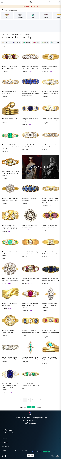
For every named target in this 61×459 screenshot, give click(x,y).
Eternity (46, 17)
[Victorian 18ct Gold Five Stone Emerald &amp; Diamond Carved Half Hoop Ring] (10, 135)
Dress (33, 17)
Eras (7, 34)
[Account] (49, 2)
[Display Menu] (1, 2)
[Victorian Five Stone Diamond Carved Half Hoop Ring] (10, 81)
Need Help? (5, 442)
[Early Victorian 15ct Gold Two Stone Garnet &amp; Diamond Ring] (50, 215)
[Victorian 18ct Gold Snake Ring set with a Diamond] (10, 293)
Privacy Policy (18, 450)
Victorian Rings (25, 34)
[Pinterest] (5, 456)
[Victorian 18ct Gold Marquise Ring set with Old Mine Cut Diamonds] (50, 293)
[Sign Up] (52, 2)
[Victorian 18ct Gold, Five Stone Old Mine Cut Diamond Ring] (10, 347)
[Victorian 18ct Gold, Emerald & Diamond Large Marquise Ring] (30, 347)
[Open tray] (56, 2)
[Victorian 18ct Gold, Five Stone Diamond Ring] (50, 135)
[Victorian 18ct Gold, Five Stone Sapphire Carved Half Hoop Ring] (50, 268)
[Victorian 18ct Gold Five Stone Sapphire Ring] (30, 188)
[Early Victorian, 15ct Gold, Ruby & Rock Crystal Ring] (30, 268)
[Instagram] (2, 456)
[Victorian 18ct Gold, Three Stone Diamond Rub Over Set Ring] (50, 108)
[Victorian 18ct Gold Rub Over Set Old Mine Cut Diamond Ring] (50, 242)
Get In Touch (5, 446)
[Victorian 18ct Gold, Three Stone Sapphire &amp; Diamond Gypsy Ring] (30, 320)
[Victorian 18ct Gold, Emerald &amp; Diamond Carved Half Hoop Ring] (30, 374)
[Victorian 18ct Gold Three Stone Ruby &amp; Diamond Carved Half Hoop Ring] (30, 293)
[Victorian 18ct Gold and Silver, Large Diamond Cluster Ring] (30, 215)
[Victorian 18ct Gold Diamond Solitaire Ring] (50, 56)
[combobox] (30, 10)
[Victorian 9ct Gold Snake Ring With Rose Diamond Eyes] (10, 108)
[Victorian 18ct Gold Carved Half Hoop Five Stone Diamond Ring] (50, 81)
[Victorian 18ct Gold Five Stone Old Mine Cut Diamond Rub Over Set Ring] (50, 188)
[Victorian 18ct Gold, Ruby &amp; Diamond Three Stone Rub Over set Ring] (50, 320)
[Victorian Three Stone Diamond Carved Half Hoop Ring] (30, 135)
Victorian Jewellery (15, 34)
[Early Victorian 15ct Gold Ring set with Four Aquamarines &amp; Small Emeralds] (10, 161)
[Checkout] (59, 2)
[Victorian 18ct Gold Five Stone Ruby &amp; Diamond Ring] (10, 56)
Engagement (20, 17)
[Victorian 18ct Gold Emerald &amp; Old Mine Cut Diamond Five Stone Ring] (10, 242)
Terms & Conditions (26, 450)
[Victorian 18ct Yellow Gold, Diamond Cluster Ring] (10, 320)
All (6, 17)
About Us (4, 438)
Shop (3, 34)
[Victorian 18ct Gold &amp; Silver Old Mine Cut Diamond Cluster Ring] (10, 188)
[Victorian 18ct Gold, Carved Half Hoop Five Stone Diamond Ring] (30, 56)
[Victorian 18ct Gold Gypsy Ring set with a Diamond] (30, 242)
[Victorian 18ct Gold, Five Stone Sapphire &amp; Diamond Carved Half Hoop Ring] (30, 108)
